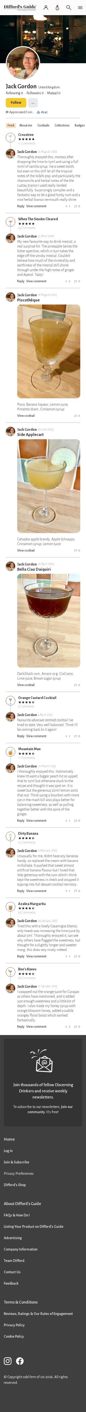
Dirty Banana (28, 833)
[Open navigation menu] (80, 7)
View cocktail (26, 415)
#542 (44, 112)
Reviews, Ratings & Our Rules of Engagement (38, 1314)
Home (9, 1139)
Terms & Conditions (21, 1302)
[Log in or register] (46, 7)
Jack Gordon (27, 152)
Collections (62, 125)
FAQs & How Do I (17, 1215)
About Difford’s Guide (22, 1203)
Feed (11, 125)
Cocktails (43, 125)
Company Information (21, 1249)
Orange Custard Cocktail (37, 698)
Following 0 (14, 93)
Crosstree (26, 135)
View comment (36, 206)
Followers (35, 93)
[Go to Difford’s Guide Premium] (57, 7)
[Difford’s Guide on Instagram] (9, 1362)
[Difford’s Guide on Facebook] (21, 1362)
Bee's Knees (27, 969)
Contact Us (12, 1272)
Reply (20, 206)
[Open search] (69, 7)
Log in (8, 1151)
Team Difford (14, 1261)
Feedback (11, 1283)
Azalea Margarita (32, 904)
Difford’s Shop (15, 1185)
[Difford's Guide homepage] (21, 7)
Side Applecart (30, 434)
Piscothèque (28, 300)
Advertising (13, 1238)
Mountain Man (29, 749)
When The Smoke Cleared (38, 219)
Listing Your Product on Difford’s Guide (33, 1226)
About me (25, 125)
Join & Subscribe (16, 1162)
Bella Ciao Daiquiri (34, 569)
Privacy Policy (14, 1325)
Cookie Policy (14, 1336)
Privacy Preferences (19, 1173)
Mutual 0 (53, 93)
